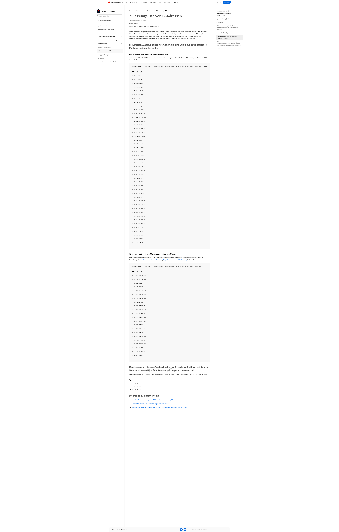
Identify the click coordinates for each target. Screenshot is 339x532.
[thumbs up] (181, 529)
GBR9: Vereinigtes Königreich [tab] (184, 66)
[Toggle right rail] (216, 7)
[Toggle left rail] (122, 7)
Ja (219, 15)
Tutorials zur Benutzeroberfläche (106, 36)
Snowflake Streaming (181, 260)
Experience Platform (146, 11)
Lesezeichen (221, 19)
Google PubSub (167, 260)
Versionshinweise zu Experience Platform (108, 62)
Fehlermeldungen (102, 43)
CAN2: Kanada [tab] (169, 66)
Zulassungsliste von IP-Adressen (106, 51)
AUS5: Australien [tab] (158, 66)
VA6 (219, 49)
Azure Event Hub (157, 260)
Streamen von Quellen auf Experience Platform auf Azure (227, 37)
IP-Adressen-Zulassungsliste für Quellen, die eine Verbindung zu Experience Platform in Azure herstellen (228, 27)
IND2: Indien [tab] (198, 66)
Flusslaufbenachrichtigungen (105, 47)
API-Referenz (101, 58)
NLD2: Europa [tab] (147, 66)
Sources (136, 23)
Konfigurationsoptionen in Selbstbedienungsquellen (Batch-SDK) (150, 404)
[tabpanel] (169, 157)
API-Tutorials (101, 33)
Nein (224, 15)
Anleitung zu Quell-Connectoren (164, 11)
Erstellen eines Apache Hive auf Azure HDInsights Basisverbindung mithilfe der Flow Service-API (159, 407)
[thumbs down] (185, 529)
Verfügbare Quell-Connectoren (106, 29)
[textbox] (109, 16)
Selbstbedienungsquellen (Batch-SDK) (107, 40)
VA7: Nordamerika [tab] (136, 66)
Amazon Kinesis (147, 260)
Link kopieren (230, 19)
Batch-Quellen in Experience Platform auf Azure (229, 33)
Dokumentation (133, 11)
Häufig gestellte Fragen (103, 55)
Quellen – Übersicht (103, 26)
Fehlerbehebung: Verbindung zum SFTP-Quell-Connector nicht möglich (152, 400)
